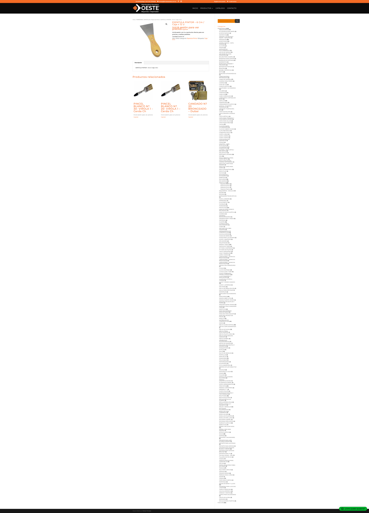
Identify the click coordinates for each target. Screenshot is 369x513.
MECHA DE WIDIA (224, 329)
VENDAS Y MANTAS (225, 493)
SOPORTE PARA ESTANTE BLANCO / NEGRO (226, 448)
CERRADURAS (223, 102)
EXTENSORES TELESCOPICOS (227, 196)
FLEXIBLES (222, 204)
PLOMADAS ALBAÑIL (225, 382)
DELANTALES (223, 152)
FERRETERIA (139, 19)
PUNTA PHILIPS (223, 391)
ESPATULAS (147, 19)
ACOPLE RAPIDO (224, 33)
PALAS (221, 351)
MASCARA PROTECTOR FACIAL (226, 316)
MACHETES (222, 286)
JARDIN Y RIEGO (224, 244)
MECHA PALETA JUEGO (226, 334)
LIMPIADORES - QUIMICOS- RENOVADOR (227, 263)
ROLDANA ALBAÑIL (225, 419)
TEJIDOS (221, 468)
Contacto (231, 8)
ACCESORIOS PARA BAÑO (227, 31)
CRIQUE (221, 142)
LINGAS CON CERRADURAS (227, 265)
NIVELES (221, 349)
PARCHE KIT (222, 356)
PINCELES (222, 370)
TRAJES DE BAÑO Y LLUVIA (227, 483)
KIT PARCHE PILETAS (225, 249)
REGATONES (222, 396)
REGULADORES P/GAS (225, 402)
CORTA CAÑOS (223, 134)
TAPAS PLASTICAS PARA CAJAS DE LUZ (226, 461)
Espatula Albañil (225, 184)
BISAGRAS (222, 68)
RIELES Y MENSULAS (225, 407)
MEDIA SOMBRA (224, 338)
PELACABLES (223, 360)
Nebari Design (147, 511)
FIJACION (220, 502)
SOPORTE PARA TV (224, 453)
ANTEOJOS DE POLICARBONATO (224, 50)
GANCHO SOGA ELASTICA (226, 212)
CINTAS (221, 124)
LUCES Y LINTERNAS (225, 285)
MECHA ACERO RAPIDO (226, 325)
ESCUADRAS (222, 181)
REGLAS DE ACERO (224, 397)
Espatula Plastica (225, 189)
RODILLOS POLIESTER (225, 416)
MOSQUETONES (223, 348)
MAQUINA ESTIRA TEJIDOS (227, 304)
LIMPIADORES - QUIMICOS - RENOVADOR (227, 257)
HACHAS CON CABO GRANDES (225, 229)
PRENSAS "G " (223, 389)
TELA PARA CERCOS (225, 469)
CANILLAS (222, 94)
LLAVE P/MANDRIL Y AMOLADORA (225, 277)
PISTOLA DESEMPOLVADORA (225, 380)
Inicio (195, 8)
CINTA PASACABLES (225, 122)
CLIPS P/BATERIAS (224, 130)
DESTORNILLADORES (225, 154)
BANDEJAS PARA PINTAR (226, 58)
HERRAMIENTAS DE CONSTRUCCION (225, 232)
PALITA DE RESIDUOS (225, 353)
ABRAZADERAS (223, 29)
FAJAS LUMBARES (224, 199)
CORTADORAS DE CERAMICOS (224, 140)
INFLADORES (223, 241)
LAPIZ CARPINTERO (225, 251)
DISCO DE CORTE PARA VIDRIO (226, 167)
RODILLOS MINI (223, 414)
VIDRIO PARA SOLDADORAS (227, 494)
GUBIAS (221, 226)
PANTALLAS (222, 355)
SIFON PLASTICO (224, 432)
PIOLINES (222, 375)
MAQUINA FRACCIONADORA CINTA (227, 307)
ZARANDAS (222, 499)
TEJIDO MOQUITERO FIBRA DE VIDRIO (227, 465)
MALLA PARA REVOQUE (226, 290)
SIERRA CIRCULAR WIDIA (226, 426)
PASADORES (222, 358)
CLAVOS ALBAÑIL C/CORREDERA (224, 126)
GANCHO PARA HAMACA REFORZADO (226, 210)
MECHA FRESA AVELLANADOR (223, 331)
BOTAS (221, 72)
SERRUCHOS (223, 424)
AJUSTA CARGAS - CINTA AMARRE (226, 43)
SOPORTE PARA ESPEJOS (226, 446)
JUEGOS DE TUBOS (224, 246)
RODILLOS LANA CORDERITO (224, 412)
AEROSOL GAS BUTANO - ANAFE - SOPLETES (226, 37)
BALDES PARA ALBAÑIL (226, 57)
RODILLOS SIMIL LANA (225, 417)
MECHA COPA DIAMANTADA (227, 326)
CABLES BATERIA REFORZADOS (224, 77)
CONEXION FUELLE (225, 132)
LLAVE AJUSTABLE (224, 270)
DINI (220, 156)
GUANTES (222, 222)
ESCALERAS (222, 179)
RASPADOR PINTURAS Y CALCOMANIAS (226, 393)
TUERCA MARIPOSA (225, 489)
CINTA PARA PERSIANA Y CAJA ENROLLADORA (226, 118)
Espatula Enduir (225, 185)
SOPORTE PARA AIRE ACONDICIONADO (225, 441)
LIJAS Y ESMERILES (224, 253)
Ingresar (185, 29)
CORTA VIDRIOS (224, 137)
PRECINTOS (222, 386)
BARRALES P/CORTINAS (226, 60)
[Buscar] (237, 21)
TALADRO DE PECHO (225, 457)
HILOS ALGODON (224, 234)
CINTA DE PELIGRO (225, 111)
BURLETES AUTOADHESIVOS (227, 73)
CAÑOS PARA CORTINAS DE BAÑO (227, 98)
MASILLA (221, 318)
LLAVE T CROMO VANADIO (227, 282)
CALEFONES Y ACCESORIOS (227, 88)
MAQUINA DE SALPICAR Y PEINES (226, 302)
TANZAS (221, 458)
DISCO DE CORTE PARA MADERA (226, 164)
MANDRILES (222, 292)
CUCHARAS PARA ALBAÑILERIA (224, 147)
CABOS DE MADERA (225, 79)
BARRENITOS (223, 62)
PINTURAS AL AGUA (225, 371)
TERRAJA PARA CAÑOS (226, 475)
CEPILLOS (222, 100)
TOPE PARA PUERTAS (225, 480)
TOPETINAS (222, 482)
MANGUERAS (223, 296)
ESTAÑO (221, 192)
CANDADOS (222, 92)
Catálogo (220, 8)
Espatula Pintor (155, 19)
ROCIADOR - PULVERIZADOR (224, 409)
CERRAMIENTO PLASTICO (226, 104)
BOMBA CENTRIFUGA (225, 70)
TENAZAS (222, 471)
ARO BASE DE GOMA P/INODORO (225, 54)
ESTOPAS (221, 194)
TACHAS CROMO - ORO (226, 455)
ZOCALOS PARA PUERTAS (226, 501)
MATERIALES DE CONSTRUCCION (224, 320)
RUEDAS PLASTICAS (225, 423)
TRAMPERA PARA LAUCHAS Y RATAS (227, 487)
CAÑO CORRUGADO (225, 96)
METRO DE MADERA (225, 343)
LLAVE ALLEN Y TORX (225, 271)
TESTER (221, 476)
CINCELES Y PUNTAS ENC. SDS (226, 109)
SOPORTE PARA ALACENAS (227, 443)
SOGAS (221, 434)
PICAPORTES (223, 363)
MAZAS (221, 323)
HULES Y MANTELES (225, 239)
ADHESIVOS (222, 35)
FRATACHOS (223, 207)
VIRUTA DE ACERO (224, 497)
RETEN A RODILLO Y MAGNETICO (225, 404)
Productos (205, 8)
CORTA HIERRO (223, 136)
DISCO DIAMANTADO (225, 169)
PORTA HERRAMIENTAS (226, 384)
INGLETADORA (223, 243)
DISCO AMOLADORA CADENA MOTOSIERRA (226, 161)
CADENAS (222, 83)
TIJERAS (221, 478)
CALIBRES (222, 91)
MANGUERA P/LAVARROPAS (227, 293)
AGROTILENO (223, 41)
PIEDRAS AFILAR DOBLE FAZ (227, 367)
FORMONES (222, 206)
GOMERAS (222, 214)
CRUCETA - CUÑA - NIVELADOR (224, 144)
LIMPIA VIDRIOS (224, 255)
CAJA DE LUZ (223, 84)
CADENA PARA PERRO (226, 81)
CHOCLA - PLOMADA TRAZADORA (225, 106)
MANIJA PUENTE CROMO (226, 300)
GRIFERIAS (222, 220)
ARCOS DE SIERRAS (225, 52)
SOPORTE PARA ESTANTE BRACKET (226, 451)
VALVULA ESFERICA (225, 491)
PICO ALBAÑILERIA (225, 365)
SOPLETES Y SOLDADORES (227, 437)
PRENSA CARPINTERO (225, 387)
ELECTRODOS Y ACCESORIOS (223, 175)
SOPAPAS (222, 435)
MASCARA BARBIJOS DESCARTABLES (225, 311)
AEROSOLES (222, 39)
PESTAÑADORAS (224, 361)
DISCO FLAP (222, 171)
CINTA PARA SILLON (225, 121)
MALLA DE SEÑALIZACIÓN (227, 288)
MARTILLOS (222, 309)
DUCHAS (221, 173)
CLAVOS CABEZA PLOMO (226, 129)
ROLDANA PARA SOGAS (226, 421)
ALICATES (222, 46)
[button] (166, 24)
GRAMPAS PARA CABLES (226, 218)
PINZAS (221, 373)
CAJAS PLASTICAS (224, 86)
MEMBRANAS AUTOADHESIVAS (224, 341)
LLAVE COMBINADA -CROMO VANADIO (225, 274)
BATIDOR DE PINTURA (225, 66)
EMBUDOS (222, 177)
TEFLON (221, 463)
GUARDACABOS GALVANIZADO (224, 224)
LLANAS (221, 268)
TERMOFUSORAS (224, 473)
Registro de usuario (219, 1)
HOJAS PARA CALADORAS (227, 237)
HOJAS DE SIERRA (224, 236)
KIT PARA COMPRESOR (226, 248)
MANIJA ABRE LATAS (225, 298)
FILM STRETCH (223, 202)
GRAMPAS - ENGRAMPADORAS (224, 216)
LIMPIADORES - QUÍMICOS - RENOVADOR (227, 260)
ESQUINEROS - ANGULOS (226, 191)
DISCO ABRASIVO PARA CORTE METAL (226, 158)
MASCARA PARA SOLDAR (226, 314)
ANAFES (221, 47)
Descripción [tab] (138, 62)
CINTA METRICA (224, 116)
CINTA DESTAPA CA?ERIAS (227, 113)
